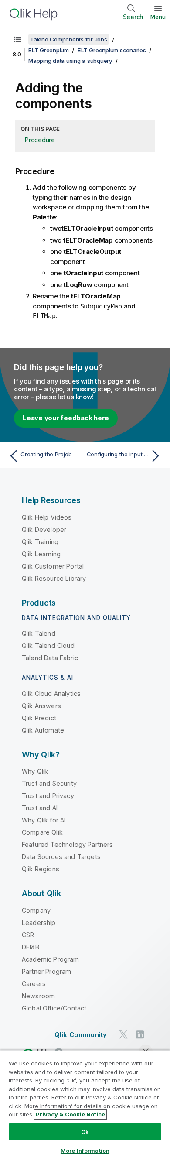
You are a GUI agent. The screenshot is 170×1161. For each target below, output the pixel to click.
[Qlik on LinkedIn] (139, 1034)
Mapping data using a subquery (70, 60)
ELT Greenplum (48, 50)
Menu (158, 16)
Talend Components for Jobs (68, 39)
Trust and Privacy (48, 795)
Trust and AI (40, 808)
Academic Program (50, 959)
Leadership (39, 922)
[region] (85, 1105)
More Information (85, 1150)
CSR (28, 934)
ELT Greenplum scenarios (112, 50)
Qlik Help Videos (47, 517)
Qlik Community (80, 1035)
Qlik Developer (44, 529)
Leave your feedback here (66, 418)
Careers (34, 983)
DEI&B (30, 947)
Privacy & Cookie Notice (70, 1114)
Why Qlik (35, 771)
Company (36, 910)
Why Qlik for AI (43, 820)
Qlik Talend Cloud (48, 645)
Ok (85, 1131)
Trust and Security (49, 783)
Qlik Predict (39, 718)
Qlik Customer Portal (53, 566)
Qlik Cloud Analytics (51, 693)
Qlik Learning (41, 554)
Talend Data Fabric (50, 657)
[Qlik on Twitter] (123, 1034)
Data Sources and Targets (61, 856)
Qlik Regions (40, 869)
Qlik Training (40, 541)
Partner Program (46, 971)
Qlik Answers (41, 705)
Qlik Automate (43, 730)
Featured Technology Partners (67, 844)
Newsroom (38, 996)
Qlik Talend (38, 633)
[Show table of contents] (17, 39)
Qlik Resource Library (54, 578)
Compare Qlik (42, 832)
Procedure (40, 140)
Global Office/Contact (54, 1008)
